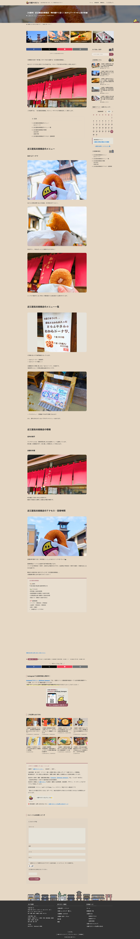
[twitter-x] (107, 2)
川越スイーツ (66, 659)
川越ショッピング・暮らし (64, 911)
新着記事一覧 (90, 911)
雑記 (58, 921)
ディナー (41, 911)
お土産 (36, 919)
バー (51, 909)
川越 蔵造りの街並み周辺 (57, 659)
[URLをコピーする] (80, 49)
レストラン (46, 909)
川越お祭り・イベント (63, 908)
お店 (42, 659)
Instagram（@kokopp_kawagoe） (60, 777)
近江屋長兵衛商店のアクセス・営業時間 (44, 136)
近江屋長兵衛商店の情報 (40, 130)
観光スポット (36, 918)
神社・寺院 (42, 918)
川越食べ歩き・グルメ (32, 15)
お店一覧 (30, 909)
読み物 (59, 919)
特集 (41, 926)
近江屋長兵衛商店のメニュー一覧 (42, 127)
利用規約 (81, 934)
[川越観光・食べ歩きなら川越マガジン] (32, 2)
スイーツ (40, 909)
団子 (34, 913)
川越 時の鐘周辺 (47, 659)
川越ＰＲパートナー (38, 769)
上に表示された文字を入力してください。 (38, 869)
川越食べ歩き (82, 659)
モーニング (31, 911)
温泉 (53, 918)
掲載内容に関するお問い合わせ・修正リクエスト (36, 652)
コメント (31, 826)
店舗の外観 (36, 134)
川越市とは (89, 913)
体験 (33, 919)
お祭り (30, 918)
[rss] (111, 2)
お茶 (41, 913)
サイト (30, 857)
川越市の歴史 (91, 921)
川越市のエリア (92, 918)
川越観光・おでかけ (62, 913)
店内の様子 (36, 132)
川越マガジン (42, 782)
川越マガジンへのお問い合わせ (95, 926)
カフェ (35, 909)
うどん (45, 913)
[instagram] (109, 2)
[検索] (113, 2)
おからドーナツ (37, 125)
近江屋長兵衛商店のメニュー (41, 123)
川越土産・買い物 (74, 659)
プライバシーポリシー (73, 934)
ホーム (88, 908)
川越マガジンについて (92, 923)
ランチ (36, 911)
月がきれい (31, 926)
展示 (29, 919)
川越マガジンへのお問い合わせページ (58, 804)
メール (30, 852)
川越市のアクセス (92, 916)
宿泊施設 (48, 918)
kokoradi (37, 926)
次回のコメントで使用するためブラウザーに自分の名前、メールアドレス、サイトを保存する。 (52, 863)
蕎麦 (38, 913)
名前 (30, 846)
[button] (33, 49)
